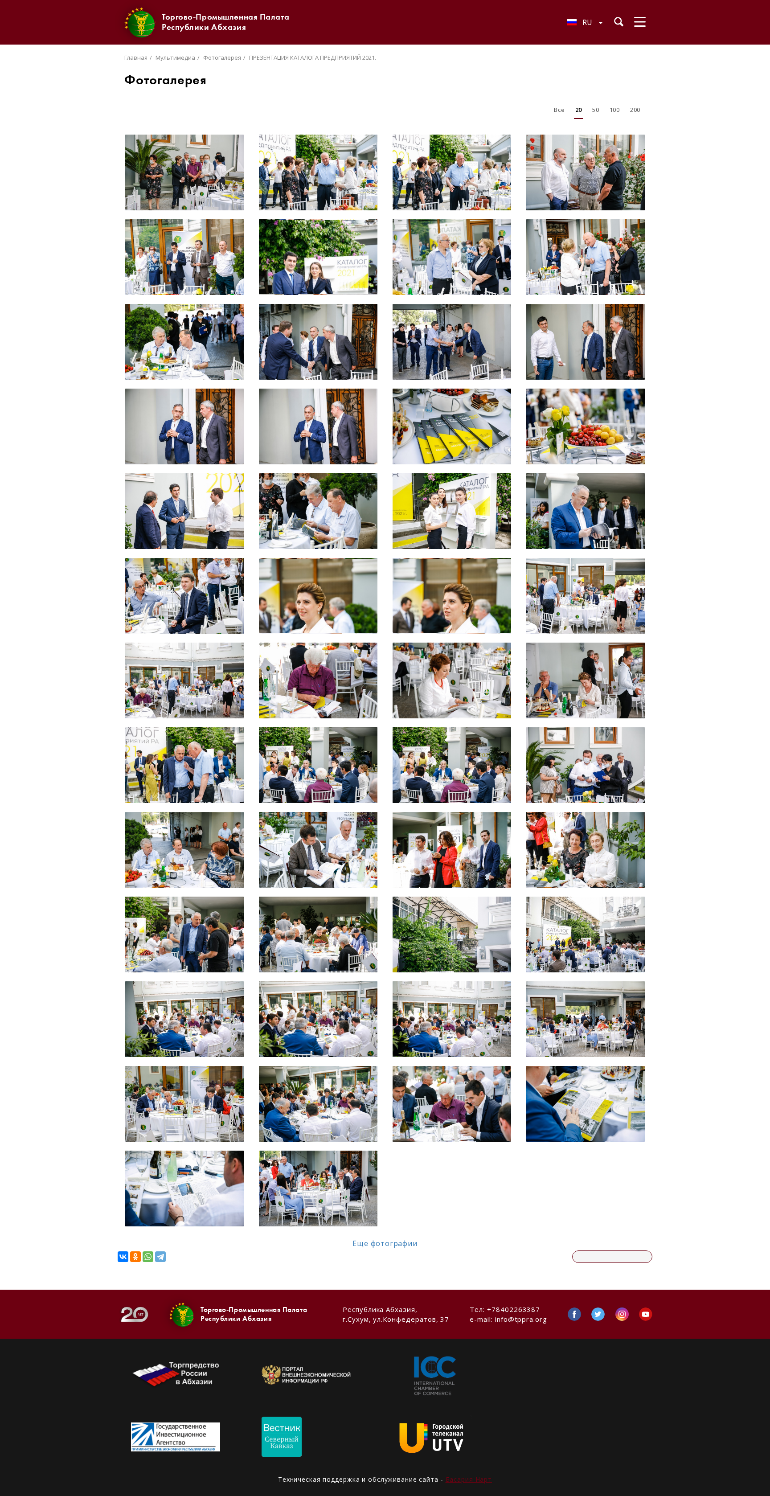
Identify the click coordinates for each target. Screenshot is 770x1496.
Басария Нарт (469, 1479)
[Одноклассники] (135, 1256)
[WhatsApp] (148, 1256)
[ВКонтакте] (123, 1256)
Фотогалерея (222, 57)
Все (559, 110)
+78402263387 (513, 1309)
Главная (135, 57)
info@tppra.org (521, 1319)
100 (615, 110)
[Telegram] (160, 1256)
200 (635, 110)
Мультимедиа (175, 57)
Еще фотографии (384, 1243)
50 (595, 110)
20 (578, 110)
